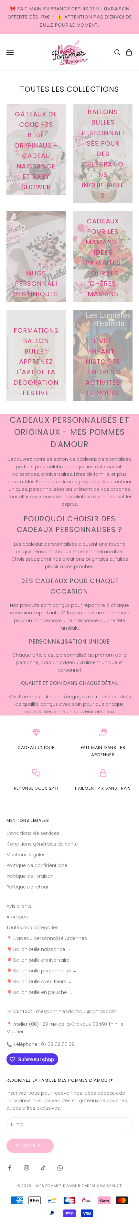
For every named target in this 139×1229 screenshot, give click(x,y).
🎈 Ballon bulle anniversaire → (40, 960)
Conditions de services (32, 833)
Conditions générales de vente (42, 844)
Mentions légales (26, 854)
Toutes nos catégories (32, 927)
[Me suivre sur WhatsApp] (60, 1168)
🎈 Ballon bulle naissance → (38, 949)
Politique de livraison (30, 876)
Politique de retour (27, 887)
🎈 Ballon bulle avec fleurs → (39, 981)
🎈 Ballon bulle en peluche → (39, 992)
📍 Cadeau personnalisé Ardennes (46, 938)
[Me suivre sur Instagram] (26, 1168)
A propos (17, 917)
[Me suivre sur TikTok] (43, 1168)
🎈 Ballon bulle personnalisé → (41, 971)
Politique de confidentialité (36, 865)
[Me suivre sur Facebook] (9, 1168)
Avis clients (19, 906)
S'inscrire (30, 1145)
